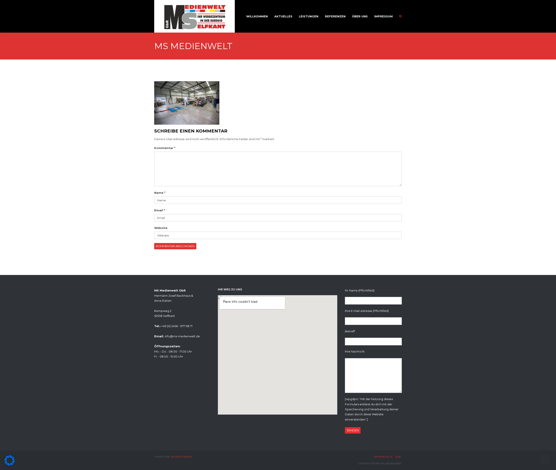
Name (159, 192)
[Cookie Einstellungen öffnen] (9, 464)
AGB (398, 456)
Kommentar (164, 148)
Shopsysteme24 (181, 456)
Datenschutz (383, 456)
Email (159, 210)
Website (160, 228)
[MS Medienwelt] (186, 102)
